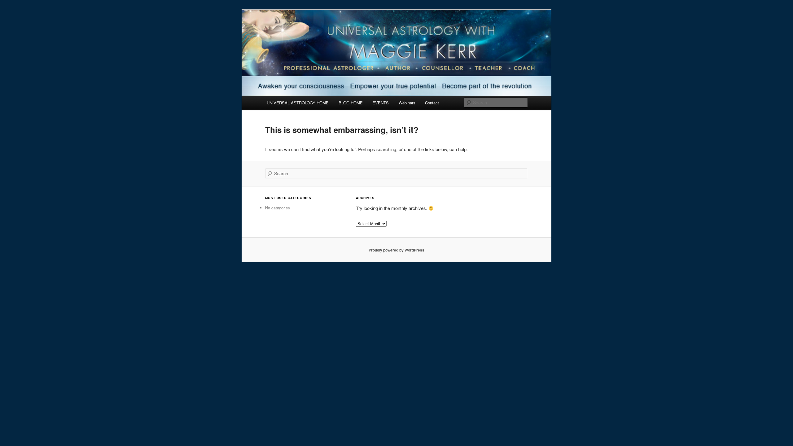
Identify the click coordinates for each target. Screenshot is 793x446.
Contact (432, 103)
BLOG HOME (351, 103)
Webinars (407, 103)
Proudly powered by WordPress (396, 250)
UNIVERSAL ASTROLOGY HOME (298, 103)
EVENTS (380, 103)
